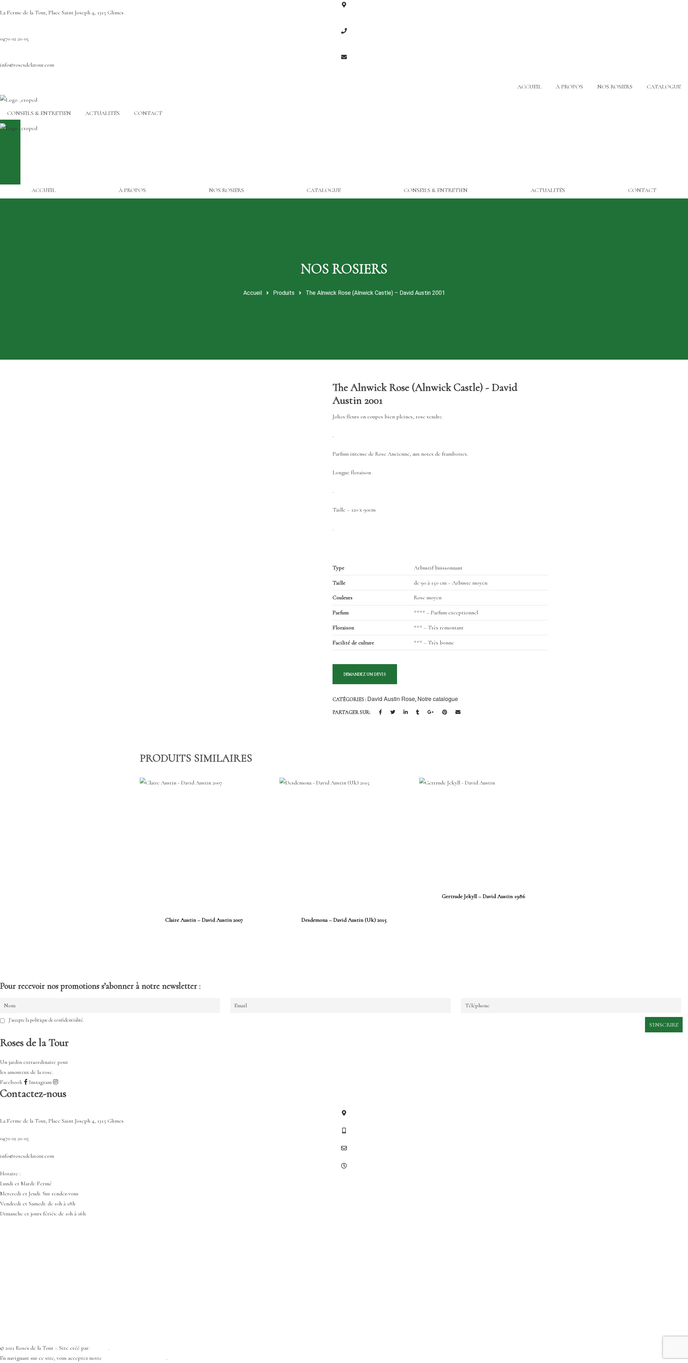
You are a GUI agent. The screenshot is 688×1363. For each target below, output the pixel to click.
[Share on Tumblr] (417, 712)
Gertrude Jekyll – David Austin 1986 (483, 896)
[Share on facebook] (380, 712)
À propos (569, 86)
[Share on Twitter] (392, 712)
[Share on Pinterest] (444, 712)
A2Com (99, 1348)
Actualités (102, 113)
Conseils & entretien (39, 113)
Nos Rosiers (614, 86)
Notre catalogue (437, 699)
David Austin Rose (391, 699)
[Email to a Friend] (457, 712)
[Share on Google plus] (430, 712)
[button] (344, 134)
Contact (148, 113)
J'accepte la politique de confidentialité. (46, 1020)
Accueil (529, 86)
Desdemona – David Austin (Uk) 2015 (344, 919)
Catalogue (664, 86)
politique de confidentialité (134, 1358)
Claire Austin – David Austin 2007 (204, 919)
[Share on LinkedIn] (405, 712)
